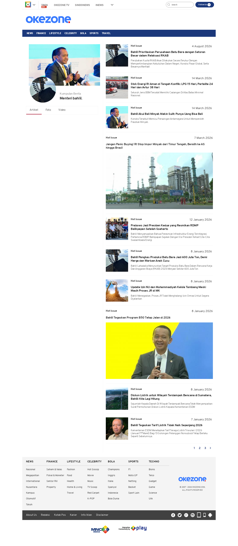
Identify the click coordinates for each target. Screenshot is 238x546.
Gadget (153, 481)
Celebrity (71, 33)
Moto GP (132, 475)
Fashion (71, 469)
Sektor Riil (51, 481)
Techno (154, 461)
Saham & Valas (54, 469)
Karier (73, 515)
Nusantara (31, 487)
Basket (132, 487)
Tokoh (29, 504)
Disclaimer (102, 515)
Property (51, 487)
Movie (90, 475)
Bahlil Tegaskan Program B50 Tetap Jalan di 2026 (138, 317)
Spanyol (112, 487)
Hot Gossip (93, 469)
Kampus (30, 493)
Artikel (34, 110)
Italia (110, 481)
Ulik (151, 498)
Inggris (111, 475)
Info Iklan (86, 515)
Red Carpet (93, 493)
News (30, 33)
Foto (48, 110)
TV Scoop (92, 487)
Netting (132, 481)
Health (70, 481)
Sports (94, 33)
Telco (151, 475)
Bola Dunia (113, 498)
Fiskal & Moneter (55, 475)
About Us (31, 515)
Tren (44, 5)
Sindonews (82, 5)
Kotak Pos (60, 515)
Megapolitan (32, 475)
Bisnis (152, 469)
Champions (114, 469)
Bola (83, 33)
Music (90, 481)
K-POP (90, 498)
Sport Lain (133, 493)
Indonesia (113, 493)
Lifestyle (55, 33)
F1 (129, 469)
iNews (100, 5)
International (33, 481)
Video (61, 110)
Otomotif (31, 498)
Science (153, 493)
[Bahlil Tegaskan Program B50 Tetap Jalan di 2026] (159, 350)
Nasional (30, 469)
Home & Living (74, 487)
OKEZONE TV (61, 5)
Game (152, 487)
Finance (41, 33)
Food (69, 475)
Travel (106, 33)
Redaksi (45, 515)
